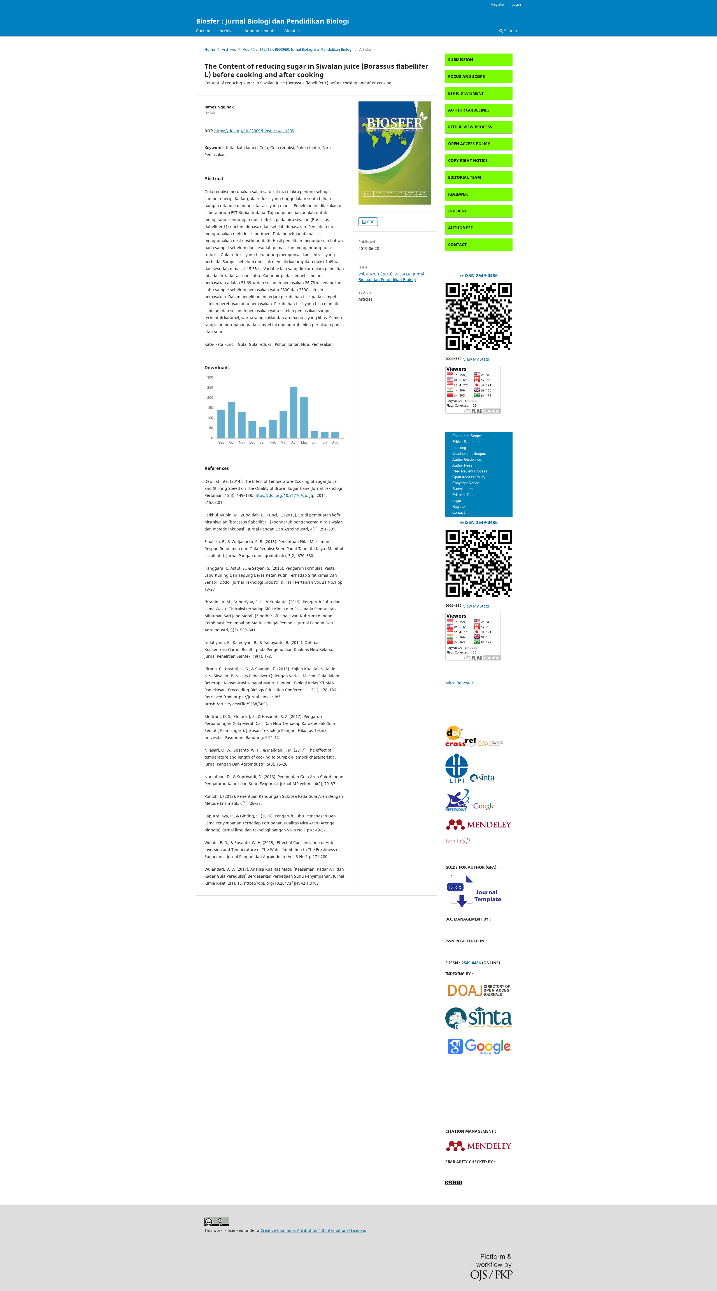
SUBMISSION (460, 59)
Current (203, 30)
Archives (228, 30)
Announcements (260, 30)
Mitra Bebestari (459, 682)
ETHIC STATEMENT (466, 93)
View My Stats (475, 359)
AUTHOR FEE (460, 227)
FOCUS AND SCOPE (466, 76)
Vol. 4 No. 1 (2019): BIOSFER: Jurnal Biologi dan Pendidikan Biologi (297, 49)
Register (498, 4)
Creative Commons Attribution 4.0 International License (312, 1230)
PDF (370, 221)
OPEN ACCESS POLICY (469, 143)
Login (516, 4)
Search (510, 30)
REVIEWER (458, 194)
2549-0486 (471, 962)
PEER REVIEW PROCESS (470, 126)
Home (209, 49)
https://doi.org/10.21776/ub (280, 495)
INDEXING (457, 211)
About (290, 30)
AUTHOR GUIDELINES (469, 110)
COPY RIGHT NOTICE (468, 160)
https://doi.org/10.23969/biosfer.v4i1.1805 (254, 130)
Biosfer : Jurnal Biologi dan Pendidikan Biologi (272, 21)
